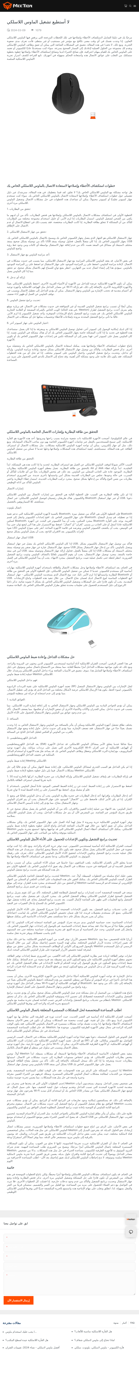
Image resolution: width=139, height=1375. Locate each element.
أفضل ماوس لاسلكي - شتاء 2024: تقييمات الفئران (32, 1347)
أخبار (124, 1322)
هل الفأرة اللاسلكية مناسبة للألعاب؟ (93, 1331)
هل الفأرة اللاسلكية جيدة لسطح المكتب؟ (26, 1340)
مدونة (115, 1322)
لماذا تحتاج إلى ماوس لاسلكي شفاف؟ (94, 1340)
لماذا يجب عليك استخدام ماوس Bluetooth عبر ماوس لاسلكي (21, 1331)
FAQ (132, 1322)
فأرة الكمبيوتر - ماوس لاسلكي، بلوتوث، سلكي (99, 1347)
